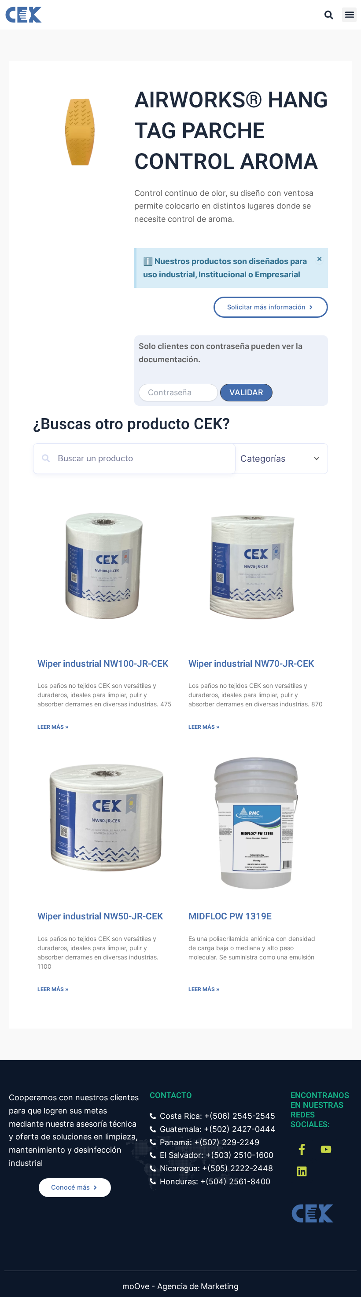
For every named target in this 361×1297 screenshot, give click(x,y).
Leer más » (53, 727)
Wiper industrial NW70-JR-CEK (251, 664)
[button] (349, 14)
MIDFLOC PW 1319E (230, 916)
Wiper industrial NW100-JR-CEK (102, 664)
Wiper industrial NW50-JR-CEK (100, 916)
